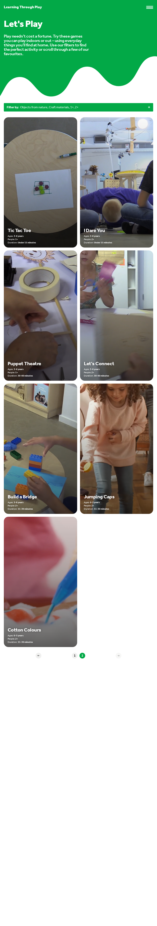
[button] (151, 7)
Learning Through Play (23, 7)
